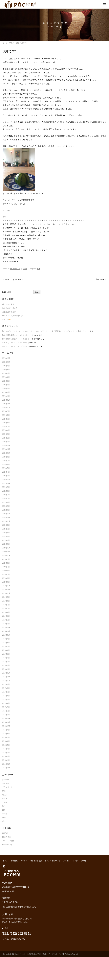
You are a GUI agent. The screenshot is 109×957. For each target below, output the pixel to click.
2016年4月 (6, 749)
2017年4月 (6, 703)
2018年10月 (6, 635)
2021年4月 (6, 536)
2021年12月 (6, 514)
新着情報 (14, 861)
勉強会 (4, 795)
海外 (4, 818)
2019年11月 (6, 590)
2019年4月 (6, 612)
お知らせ (5, 783)
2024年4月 (6, 430)
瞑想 (4, 821)
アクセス (66, 861)
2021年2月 (6, 540)
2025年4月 (6, 385)
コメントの (8, 841)
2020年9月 (6, 559)
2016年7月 (6, 737)
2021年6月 (6, 533)
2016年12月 (6, 718)
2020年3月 (6, 574)
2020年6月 (6, 571)
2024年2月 (6, 438)
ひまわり (5, 319)
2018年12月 (6, 627)
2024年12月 (6, 400)
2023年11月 (6, 449)
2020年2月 (6, 578)
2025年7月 (6, 373)
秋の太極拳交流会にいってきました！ (16, 335)
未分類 (4, 814)
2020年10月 (6, 555)
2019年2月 (6, 620)
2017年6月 (6, 696)
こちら (9, 254)
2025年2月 (6, 392)
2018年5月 (6, 654)
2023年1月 (6, 476)
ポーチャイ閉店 (8, 304)
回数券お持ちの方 (9, 312)
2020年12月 (6, 548)
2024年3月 (6, 434)
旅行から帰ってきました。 (12, 331)
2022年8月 (6, 491)
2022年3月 (6, 506)
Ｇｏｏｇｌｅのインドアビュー (14, 343)
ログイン (5, 833)
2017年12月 (6, 673)
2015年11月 (6, 768)
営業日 (4, 799)
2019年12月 (6, 586)
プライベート (7, 787)
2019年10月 (6, 593)
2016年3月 (6, 753)
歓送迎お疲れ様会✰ (9, 308)
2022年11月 (6, 483)
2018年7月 (6, 646)
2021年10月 (6, 521)
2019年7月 (6, 605)
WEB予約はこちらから (15, 939)
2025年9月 (6, 366)
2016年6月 (6, 741)
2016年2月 (6, 756)
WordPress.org (7, 844)
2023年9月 (6, 457)
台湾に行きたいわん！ (13, 279)
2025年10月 (6, 362)
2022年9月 (6, 487)
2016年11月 (6, 722)
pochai (25, 269)
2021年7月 (6, 529)
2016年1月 (6, 760)
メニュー (23, 861)
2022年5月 (6, 499)
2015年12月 (6, 764)
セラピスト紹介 (36, 861)
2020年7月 (6, 567)
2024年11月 (6, 404)
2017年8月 (6, 688)
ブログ (11, 43)
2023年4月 (6, 472)
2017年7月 (6, 692)
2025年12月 (6, 358)
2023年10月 (6, 453)
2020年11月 (6, 552)
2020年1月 (6, 582)
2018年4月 (6, 658)
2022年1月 (6, 510)
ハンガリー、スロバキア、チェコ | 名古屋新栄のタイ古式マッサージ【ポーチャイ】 (57, 331)
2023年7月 (6, 461)
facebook (4, 866)
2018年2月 (6, 665)
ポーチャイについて (52, 861)
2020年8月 (6, 563)
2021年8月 (6, 525)
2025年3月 (6, 389)
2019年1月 (6, 624)
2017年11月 (6, 677)
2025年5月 (6, 381)
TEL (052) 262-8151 (16, 933)
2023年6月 (6, 464)
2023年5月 (6, 468)
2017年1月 (6, 715)
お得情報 (5, 780)
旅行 (4, 806)
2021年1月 (6, 544)
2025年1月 (6, 396)
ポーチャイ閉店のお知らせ (12, 316)
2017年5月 (6, 700)
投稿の (6, 837)
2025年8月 (6, 370)
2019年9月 (6, 597)
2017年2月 (6, 711)
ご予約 (83, 861)
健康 (17, 43)
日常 (4, 810)
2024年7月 (6, 419)
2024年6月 (6, 423)
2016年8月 (6, 734)
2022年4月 (6, 502)
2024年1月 (6, 442)
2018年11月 (6, 631)
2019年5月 (6, 608)
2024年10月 (6, 408)
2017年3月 (6, 707)
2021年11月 (6, 517)
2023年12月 (6, 445)
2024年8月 (6, 415)
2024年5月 (6, 427)
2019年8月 (6, 601)
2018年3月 (6, 662)
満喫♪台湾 (101, 279)
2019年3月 (6, 616)
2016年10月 (6, 726)
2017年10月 (6, 681)
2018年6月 (6, 650)
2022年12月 (6, 480)
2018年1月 (6, 669)
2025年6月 (6, 377)
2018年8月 (6, 643)
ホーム (5, 43)
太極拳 (4, 802)
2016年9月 (6, 730)
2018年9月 (6, 639)
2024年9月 (6, 411)
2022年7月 (6, 495)
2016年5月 (6, 745)
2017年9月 (6, 684)
